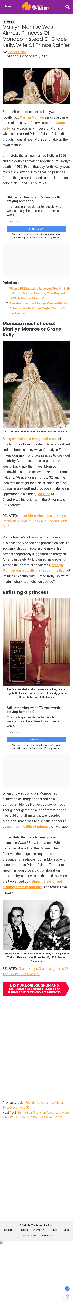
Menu (8, 6)
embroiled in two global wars (34, 439)
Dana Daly (17, 52)
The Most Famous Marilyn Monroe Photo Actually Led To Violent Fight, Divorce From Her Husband (39, 308)
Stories (9, 21)
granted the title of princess (28, 826)
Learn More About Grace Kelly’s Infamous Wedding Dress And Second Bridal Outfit (35, 521)
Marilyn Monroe (32, 117)
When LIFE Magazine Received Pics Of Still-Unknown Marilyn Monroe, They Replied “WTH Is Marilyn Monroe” (39, 293)
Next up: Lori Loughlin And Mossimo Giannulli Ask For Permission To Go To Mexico (34, 989)
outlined (44, 494)
